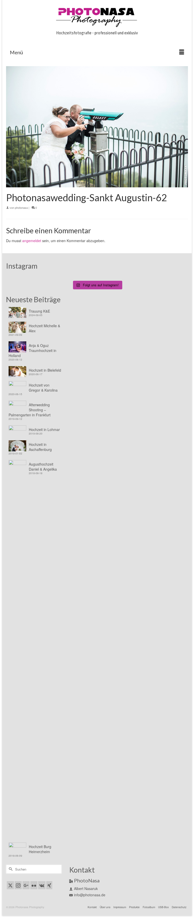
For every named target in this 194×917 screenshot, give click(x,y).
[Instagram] (18, 885)
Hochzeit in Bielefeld (45, 370)
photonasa (21, 208)
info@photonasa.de (89, 894)
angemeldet (31, 240)
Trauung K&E (39, 311)
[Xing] (49, 885)
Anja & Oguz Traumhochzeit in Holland (32, 350)
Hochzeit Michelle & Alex (44, 328)
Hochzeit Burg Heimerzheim (40, 849)
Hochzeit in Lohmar (44, 429)
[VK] (41, 885)
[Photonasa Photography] (97, 16)
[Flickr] (33, 885)
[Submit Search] (10, 869)
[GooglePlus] (26, 885)
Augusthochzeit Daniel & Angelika (43, 467)
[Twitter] (10, 885)
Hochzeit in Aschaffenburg (40, 447)
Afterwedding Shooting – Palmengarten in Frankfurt (30, 409)
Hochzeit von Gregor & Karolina (43, 388)
